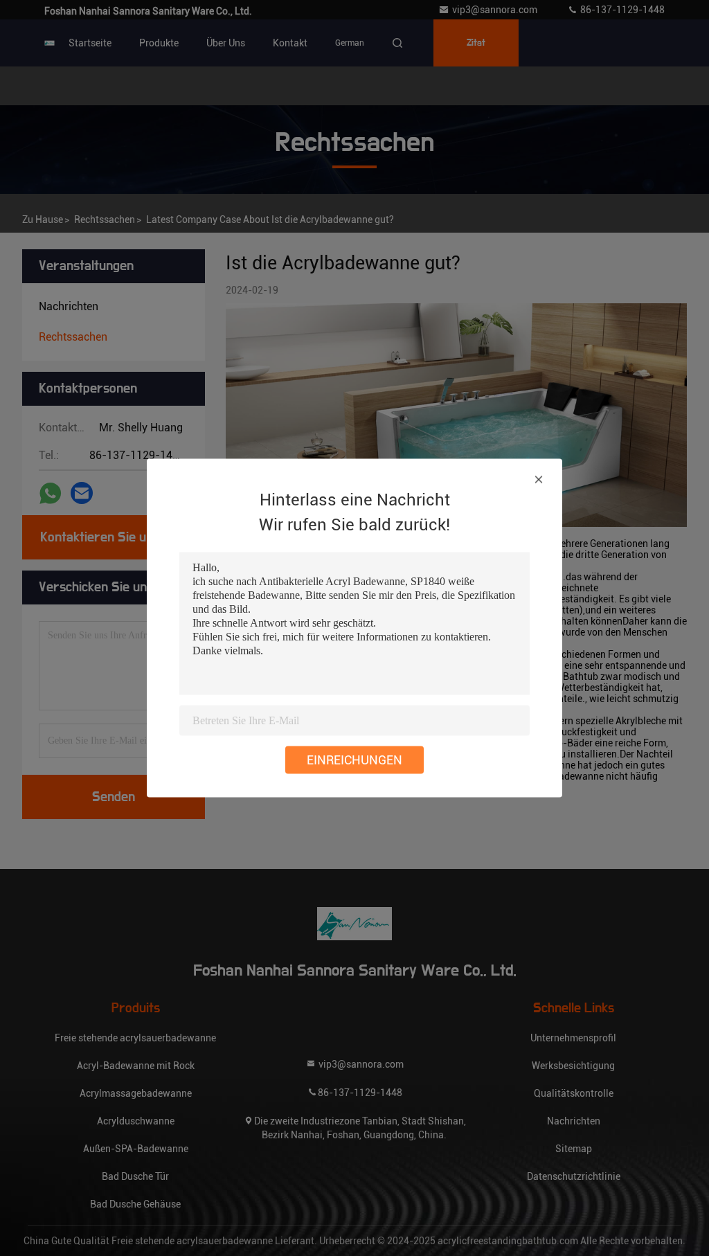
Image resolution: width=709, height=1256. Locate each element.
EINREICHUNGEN (354, 760)
